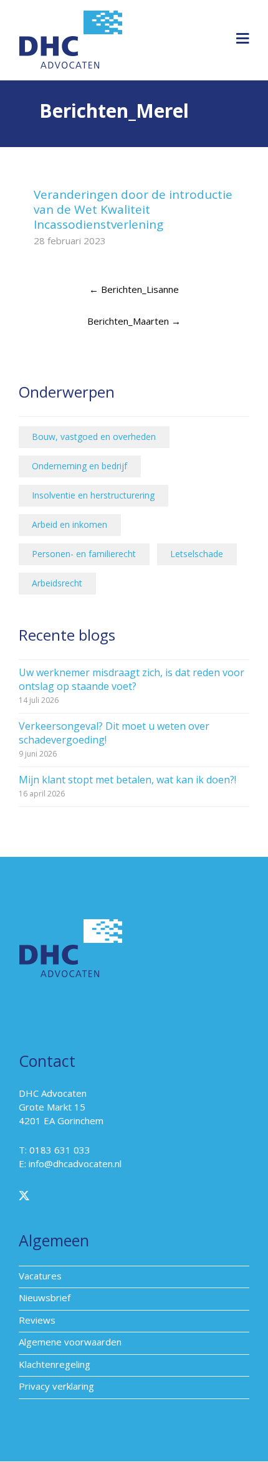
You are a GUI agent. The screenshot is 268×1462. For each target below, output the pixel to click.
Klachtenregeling (54, 1364)
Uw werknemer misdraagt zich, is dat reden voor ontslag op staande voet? (131, 679)
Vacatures (40, 1275)
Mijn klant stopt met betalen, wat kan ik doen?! (127, 779)
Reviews (37, 1320)
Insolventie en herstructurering (93, 495)
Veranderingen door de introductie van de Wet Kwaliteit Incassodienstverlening (133, 209)
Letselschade (196, 554)
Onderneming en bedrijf (79, 466)
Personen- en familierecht (84, 554)
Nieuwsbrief (44, 1297)
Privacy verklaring (56, 1386)
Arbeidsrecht (57, 583)
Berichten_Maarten (134, 321)
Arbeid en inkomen (69, 524)
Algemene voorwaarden (70, 1341)
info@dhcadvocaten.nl (75, 1163)
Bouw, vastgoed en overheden (94, 436)
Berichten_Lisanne (134, 289)
